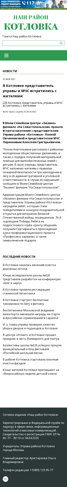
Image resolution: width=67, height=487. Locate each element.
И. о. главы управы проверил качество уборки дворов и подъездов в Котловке (30, 326)
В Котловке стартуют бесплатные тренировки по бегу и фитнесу (26, 302)
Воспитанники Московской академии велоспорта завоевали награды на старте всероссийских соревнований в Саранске (31, 314)
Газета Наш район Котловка (22, 36)
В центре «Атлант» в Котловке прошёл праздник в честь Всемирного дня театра (31, 337)
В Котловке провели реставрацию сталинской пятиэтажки (26, 291)
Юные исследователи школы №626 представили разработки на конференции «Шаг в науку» (31, 279)
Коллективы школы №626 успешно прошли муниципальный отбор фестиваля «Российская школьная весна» (32, 349)
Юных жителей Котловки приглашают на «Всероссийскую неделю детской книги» (31, 372)
